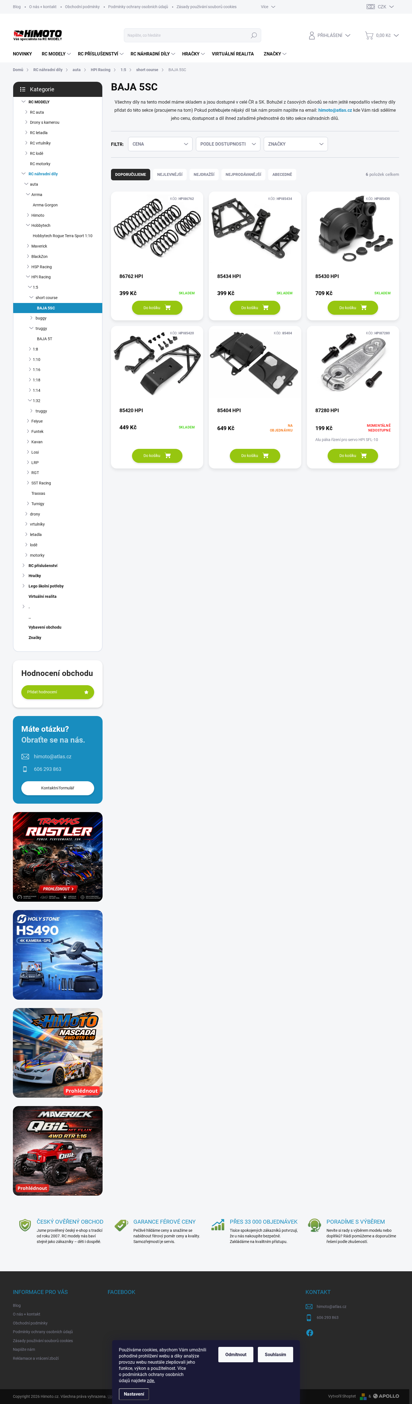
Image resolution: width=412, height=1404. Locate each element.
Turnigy (37, 504)
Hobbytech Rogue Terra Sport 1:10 (62, 236)
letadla (36, 534)
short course (46, 297)
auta (34, 184)
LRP (35, 462)
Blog (17, 6)
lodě (33, 545)
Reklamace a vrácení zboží (36, 1358)
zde (151, 1380)
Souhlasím (275, 1354)
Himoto (37, 215)
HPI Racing (41, 277)
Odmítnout (235, 1354)
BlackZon (39, 256)
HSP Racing (41, 267)
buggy (41, 318)
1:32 (36, 400)
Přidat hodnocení (42, 692)
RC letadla (39, 132)
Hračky (35, 575)
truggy (41, 328)
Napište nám (24, 1349)
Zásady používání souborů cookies (207, 6)
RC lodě (36, 153)
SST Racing (41, 483)
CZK (382, 7)
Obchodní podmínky (82, 6)
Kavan (37, 442)
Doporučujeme (130, 174)
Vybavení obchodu (45, 627)
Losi (35, 452)
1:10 (36, 359)
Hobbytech (40, 225)
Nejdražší (204, 174)
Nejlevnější (169, 174)
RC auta (37, 112)
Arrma (36, 194)
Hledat (254, 35)
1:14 (36, 390)
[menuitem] (24, 54)
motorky (37, 555)
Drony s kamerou (44, 122)
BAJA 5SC (46, 308)
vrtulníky (37, 524)
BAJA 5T (44, 339)
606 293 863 (47, 769)
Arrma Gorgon (45, 205)
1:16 (36, 369)
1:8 (35, 349)
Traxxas (38, 493)
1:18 (36, 380)
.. (30, 617)
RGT (35, 472)
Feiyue (37, 421)
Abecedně (282, 174)
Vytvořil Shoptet (342, 1396)
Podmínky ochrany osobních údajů (138, 6)
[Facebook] (309, 1332)
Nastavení (134, 1394)
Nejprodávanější (243, 174)
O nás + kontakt (43, 6)
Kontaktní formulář (57, 788)
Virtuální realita (43, 596)
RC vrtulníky (40, 143)
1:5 (35, 287)
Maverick (39, 246)
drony (35, 514)
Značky (35, 637)
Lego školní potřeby (46, 586)
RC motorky (40, 164)
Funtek (37, 431)
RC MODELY (39, 102)
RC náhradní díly (43, 174)
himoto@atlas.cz (52, 756)
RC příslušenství (43, 565)
